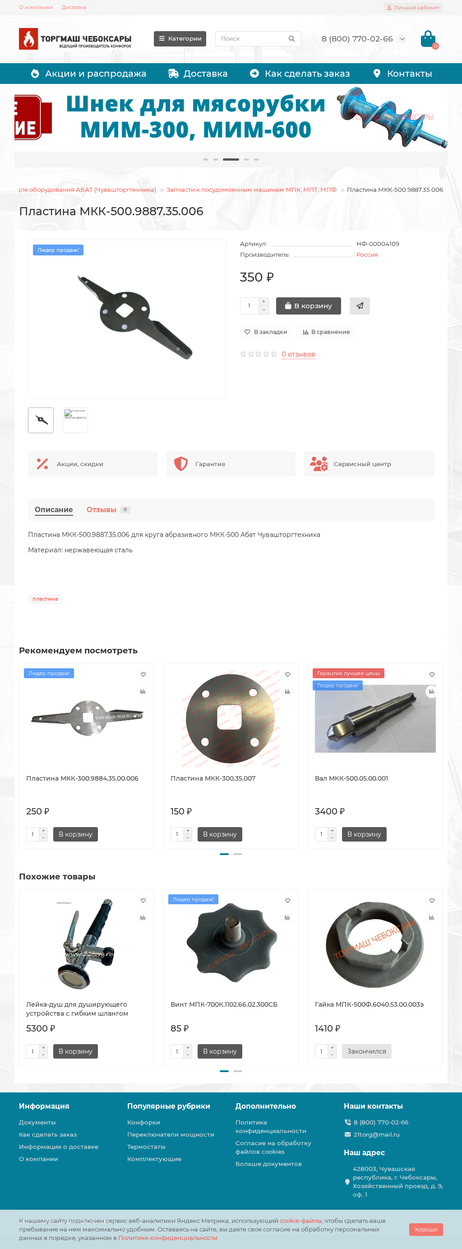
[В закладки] (143, 674)
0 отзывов (298, 354)
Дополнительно (266, 1106)
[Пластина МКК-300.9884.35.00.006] (86, 719)
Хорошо (426, 1229)
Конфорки (143, 1122)
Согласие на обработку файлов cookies (273, 1147)
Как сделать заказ (307, 73)
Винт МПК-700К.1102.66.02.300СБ (224, 1004)
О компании (36, 7)
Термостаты (146, 1146)
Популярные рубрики (168, 1106)
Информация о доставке (58, 1146)
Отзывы (107, 509)
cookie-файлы (301, 1220)
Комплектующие (154, 1158)
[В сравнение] (143, 691)
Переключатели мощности (170, 1134)
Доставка (74, 7)
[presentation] (20, 754)
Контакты (409, 73)
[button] (224, 854)
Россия (367, 254)
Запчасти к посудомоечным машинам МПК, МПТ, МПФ (251, 189)
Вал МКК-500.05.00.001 (351, 778)
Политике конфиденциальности (167, 1237)
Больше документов (269, 1163)
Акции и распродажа (96, 73)
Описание (54, 509)
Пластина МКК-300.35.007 (213, 778)
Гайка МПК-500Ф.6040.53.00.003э (369, 1004)
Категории (185, 38)
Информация (44, 1106)
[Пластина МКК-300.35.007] (231, 719)
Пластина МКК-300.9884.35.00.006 (82, 778)
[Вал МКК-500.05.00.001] (375, 719)
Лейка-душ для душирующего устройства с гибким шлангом (77, 1009)
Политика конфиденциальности (271, 1126)
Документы (37, 1122)
